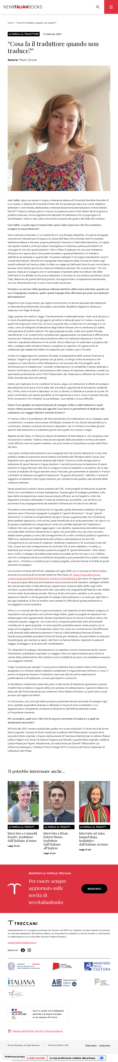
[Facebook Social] (23, 950)
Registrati (94, 889)
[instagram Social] (29, 950)
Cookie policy (104, 1045)
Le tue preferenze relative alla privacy (72, 1058)
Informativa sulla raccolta (30, 1058)
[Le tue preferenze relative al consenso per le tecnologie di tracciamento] (14, 1057)
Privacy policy (91, 1045)
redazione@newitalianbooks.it (22, 942)
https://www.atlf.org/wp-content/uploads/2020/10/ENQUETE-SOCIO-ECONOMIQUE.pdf (54, 577)
